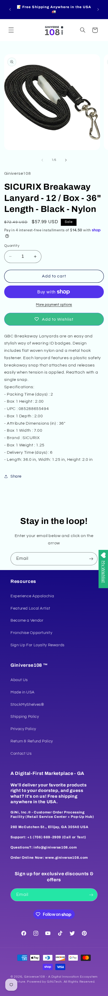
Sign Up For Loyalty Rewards (37, 645)
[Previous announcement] (10, 9)
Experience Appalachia (32, 596)
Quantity (11, 246)
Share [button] (15, 476)
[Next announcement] (98, 9)
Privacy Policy (23, 729)
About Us (19, 680)
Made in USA (22, 692)
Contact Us (20, 754)
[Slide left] (42, 160)
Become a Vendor (26, 620)
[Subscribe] (91, 558)
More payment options (54, 305)
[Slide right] (66, 160)
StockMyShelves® (27, 705)
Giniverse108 (34, 976)
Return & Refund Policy (31, 741)
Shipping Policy (24, 717)
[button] (11, 30)
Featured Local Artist (30, 608)
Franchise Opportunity (31, 633)
